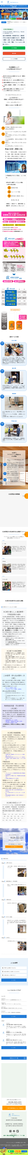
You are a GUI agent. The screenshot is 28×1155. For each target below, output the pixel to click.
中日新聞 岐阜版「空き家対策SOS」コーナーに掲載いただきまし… (16, 23)
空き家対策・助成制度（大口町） (12, 722)
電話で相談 (14, 53)
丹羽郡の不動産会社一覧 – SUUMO (12, 778)
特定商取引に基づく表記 (21, 1142)
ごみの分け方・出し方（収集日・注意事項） (14, 689)
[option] (17, 22)
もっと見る (13, 1016)
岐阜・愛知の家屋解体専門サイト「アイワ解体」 (14, 1136)
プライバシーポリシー (10, 1142)
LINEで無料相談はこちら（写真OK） (15, 1108)
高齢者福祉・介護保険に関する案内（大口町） (14, 721)
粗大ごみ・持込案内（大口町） (11, 687)
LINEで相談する (14, 846)
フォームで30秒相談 (14, 58)
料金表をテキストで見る (16, 176)
